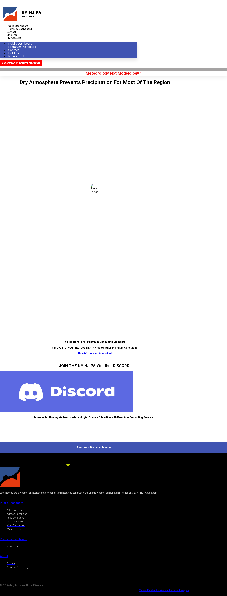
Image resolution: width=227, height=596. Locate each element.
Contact (11, 31)
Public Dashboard (17, 25)
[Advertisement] (94, 314)
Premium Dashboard (19, 28)
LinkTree (12, 34)
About (4, 556)
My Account (14, 37)
